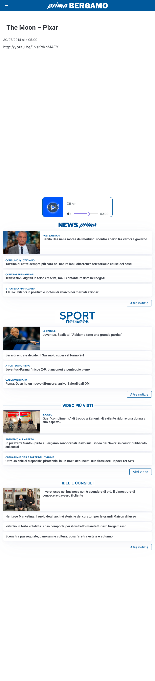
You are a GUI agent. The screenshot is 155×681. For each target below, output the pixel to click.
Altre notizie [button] (139, 303)
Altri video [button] (140, 472)
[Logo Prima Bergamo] (77, 5)
